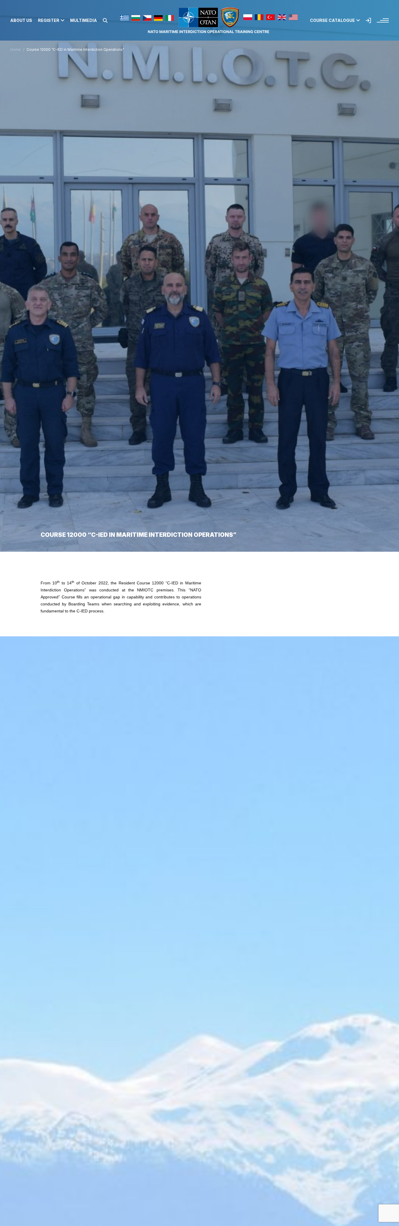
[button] (105, 20)
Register (48, 20)
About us (21, 20)
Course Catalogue (332, 20)
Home (15, 49)
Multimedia (83, 20)
